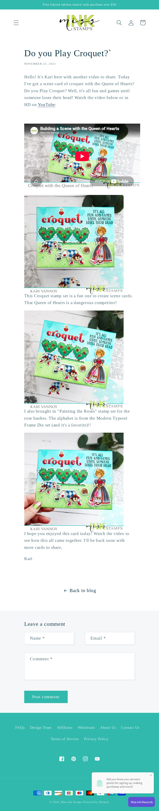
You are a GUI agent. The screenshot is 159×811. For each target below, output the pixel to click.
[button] (16, 23)
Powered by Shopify (96, 802)
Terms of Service (65, 739)
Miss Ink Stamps (71, 802)
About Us (108, 727)
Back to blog (83, 590)
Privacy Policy (96, 739)
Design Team (41, 727)
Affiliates (65, 727)
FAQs (20, 727)
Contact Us (130, 727)
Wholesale (86, 727)
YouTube (46, 104)
